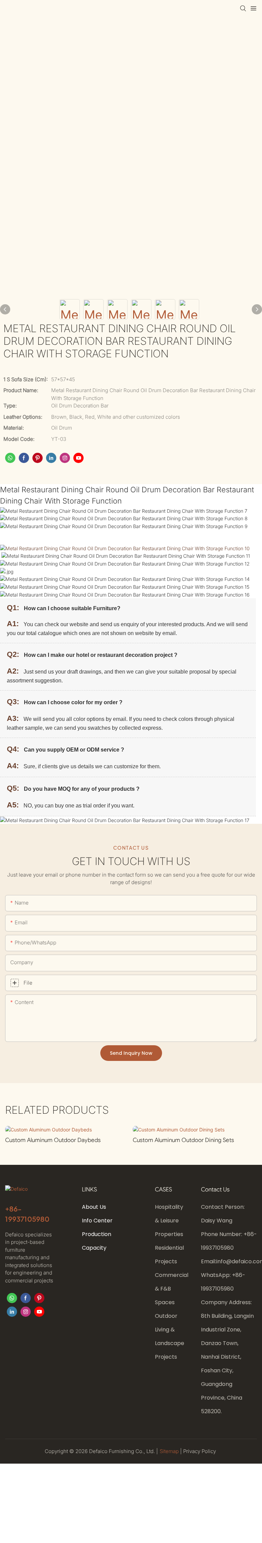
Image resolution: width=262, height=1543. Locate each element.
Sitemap (170, 1451)
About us (94, 1207)
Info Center (97, 1220)
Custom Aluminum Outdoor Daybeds (53, 1140)
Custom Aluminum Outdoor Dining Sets (183, 1140)
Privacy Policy (199, 1451)
